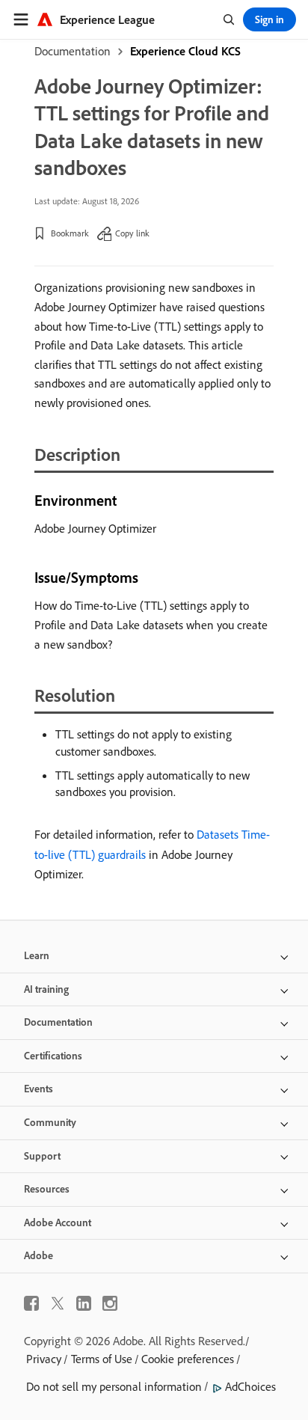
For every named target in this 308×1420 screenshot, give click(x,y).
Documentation (72, 50)
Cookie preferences (187, 1358)
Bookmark (70, 233)
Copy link (132, 233)
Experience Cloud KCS (185, 50)
